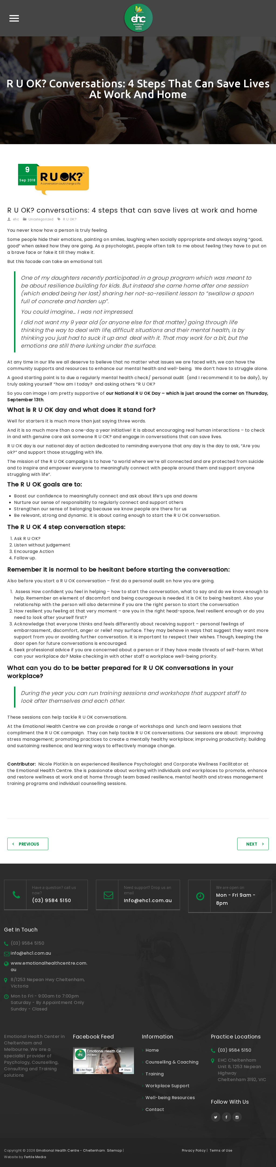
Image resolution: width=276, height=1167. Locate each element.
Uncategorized (41, 219)
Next (251, 844)
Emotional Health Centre (50, 726)
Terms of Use (221, 1150)
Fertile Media (35, 1157)
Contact (155, 1109)
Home (152, 1050)
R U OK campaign (69, 461)
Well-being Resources (170, 1098)
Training (155, 1074)
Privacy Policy (194, 1150)
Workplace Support (168, 1086)
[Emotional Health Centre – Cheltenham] (138, 18)
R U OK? (70, 219)
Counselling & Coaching (172, 1062)
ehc (16, 219)
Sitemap (114, 1150)
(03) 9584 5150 (234, 1050)
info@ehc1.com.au (31, 953)
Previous (29, 844)
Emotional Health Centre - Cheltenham (70, 1150)
